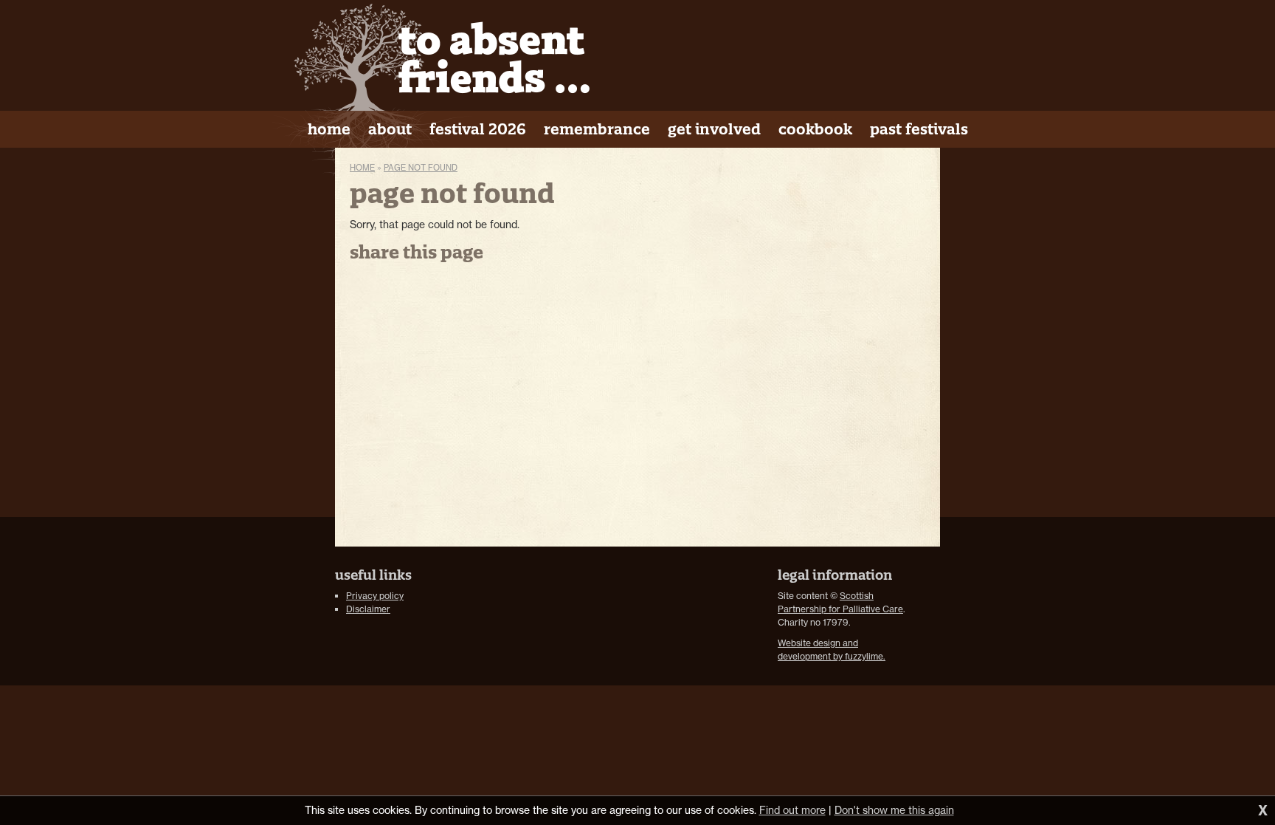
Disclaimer (368, 609)
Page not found (420, 167)
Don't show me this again (894, 810)
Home (362, 167)
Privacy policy (375, 595)
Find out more (792, 810)
